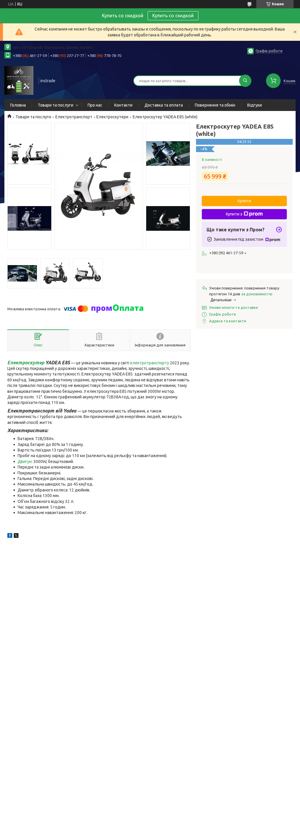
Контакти (123, 105)
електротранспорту (149, 363)
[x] (16, 536)
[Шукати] (245, 81)
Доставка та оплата (163, 105)
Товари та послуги (55, 105)
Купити (244, 200)
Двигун (25, 461)
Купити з (234, 214)
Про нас (95, 105)
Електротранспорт (73, 116)
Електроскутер (25, 362)
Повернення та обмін (215, 105)
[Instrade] (18, 80)
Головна (18, 105)
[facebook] (9, 536)
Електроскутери (112, 116)
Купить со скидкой (173, 15)
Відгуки (254, 105)
